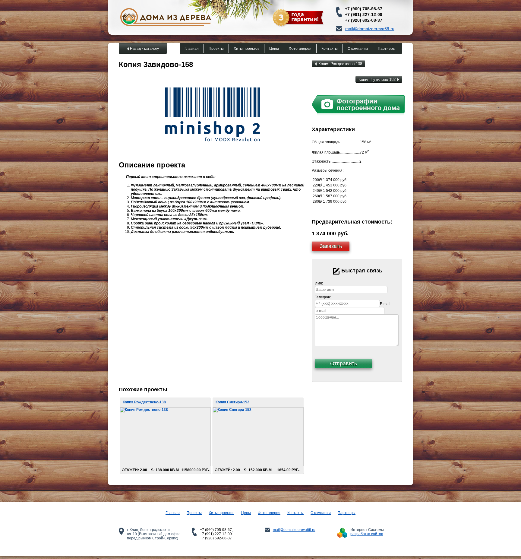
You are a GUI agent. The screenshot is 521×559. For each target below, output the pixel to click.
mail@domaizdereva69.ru (369, 28)
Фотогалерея (300, 48)
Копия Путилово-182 (377, 79)
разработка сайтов (366, 534)
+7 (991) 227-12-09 (363, 14)
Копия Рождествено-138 (340, 64)
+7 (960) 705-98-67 (363, 8)
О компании (358, 48)
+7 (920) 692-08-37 (363, 20)
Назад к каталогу (144, 48)
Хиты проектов (246, 48)
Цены (274, 48)
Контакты (329, 48)
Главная (192, 48)
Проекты (216, 48)
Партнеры (387, 48)
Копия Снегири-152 (232, 402)
